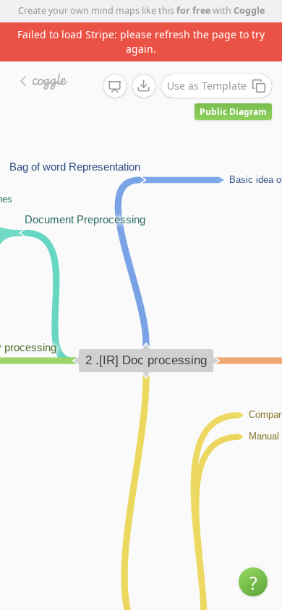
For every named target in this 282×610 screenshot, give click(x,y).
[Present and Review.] (115, 86)
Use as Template (207, 86)
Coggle (249, 10)
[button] (253, 581)
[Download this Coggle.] (143, 86)
